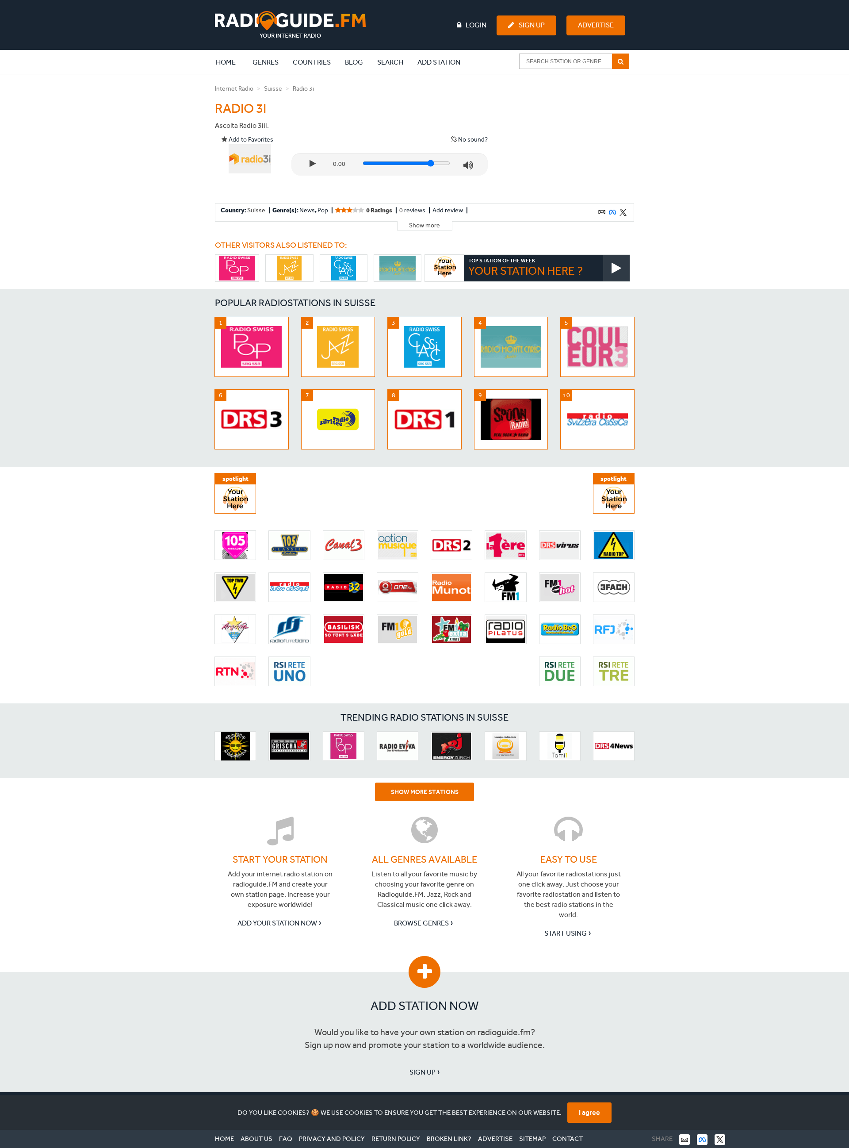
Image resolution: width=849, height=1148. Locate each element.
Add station (438, 62)
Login (476, 25)
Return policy (395, 1139)
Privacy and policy (332, 1139)
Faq (285, 1139)
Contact (567, 1139)
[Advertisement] (567, 139)
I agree (589, 1112)
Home (230, 62)
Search (390, 62)
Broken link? (449, 1139)
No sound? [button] (472, 139)
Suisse (273, 88)
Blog (354, 62)
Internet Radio (234, 88)
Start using (565, 933)
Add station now (425, 1005)
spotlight (235, 479)
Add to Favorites (250, 139)
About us (256, 1139)
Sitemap (532, 1139)
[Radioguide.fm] (290, 24)
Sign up (422, 1072)
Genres (265, 62)
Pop (322, 210)
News (307, 210)
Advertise (596, 25)
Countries (312, 62)
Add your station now (277, 923)
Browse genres (421, 923)
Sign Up (532, 25)
